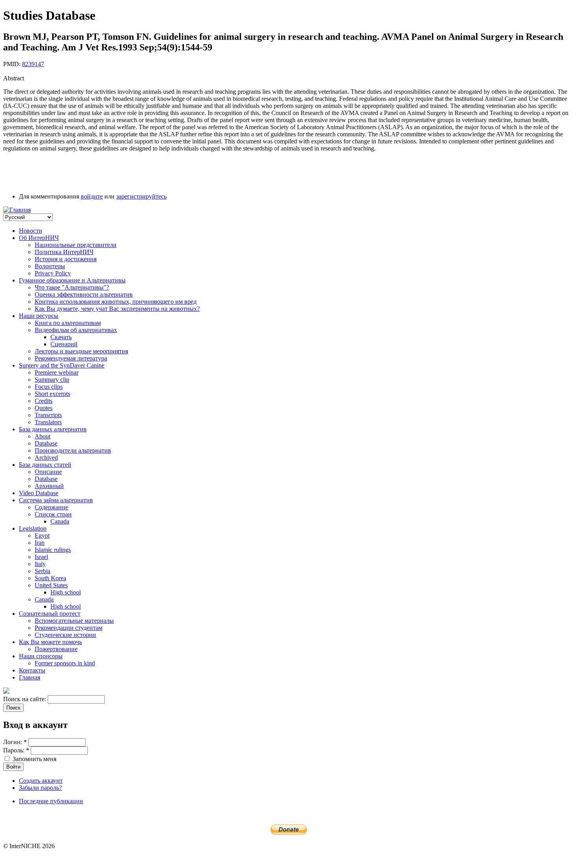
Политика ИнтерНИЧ (64, 252)
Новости (30, 230)
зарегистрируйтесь (141, 196)
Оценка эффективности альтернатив (84, 294)
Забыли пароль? (40, 787)
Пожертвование (56, 649)
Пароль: (16, 750)
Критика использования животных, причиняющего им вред (116, 301)
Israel (41, 556)
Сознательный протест (49, 613)
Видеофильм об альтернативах (76, 330)
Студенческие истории (65, 634)
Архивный (49, 486)
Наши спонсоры (41, 656)
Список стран (53, 514)
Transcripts (48, 415)
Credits (43, 400)
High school (65, 592)
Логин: (15, 742)
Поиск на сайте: (25, 699)
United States (51, 585)
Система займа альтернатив (56, 500)
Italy (40, 564)
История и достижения (65, 259)
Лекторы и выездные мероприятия (81, 351)
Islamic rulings (53, 549)
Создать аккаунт (41, 780)
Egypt (42, 535)
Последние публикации (51, 801)
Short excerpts (52, 393)
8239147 (33, 64)
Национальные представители (76, 244)
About (42, 436)
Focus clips (49, 386)
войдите (92, 196)
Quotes (43, 408)
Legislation (32, 528)
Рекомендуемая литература (71, 358)
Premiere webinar (56, 372)
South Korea (50, 578)
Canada (59, 521)
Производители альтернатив (73, 450)
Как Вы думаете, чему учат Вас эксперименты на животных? (117, 308)
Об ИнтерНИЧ (39, 237)
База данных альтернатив (53, 429)
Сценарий (64, 344)
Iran (40, 542)
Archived (46, 457)
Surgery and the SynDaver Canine (61, 365)
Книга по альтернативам (68, 322)
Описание (48, 471)
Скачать (61, 337)
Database (46, 443)
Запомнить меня (33, 759)
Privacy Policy (53, 273)
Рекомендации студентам (68, 627)
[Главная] (17, 209)
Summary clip (52, 379)
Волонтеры (50, 266)
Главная (29, 677)
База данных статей (45, 464)
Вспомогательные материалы (74, 620)
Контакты (32, 670)
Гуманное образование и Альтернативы (72, 280)
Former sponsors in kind (65, 663)
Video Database (38, 493)
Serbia (42, 571)
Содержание (51, 507)
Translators (48, 422)
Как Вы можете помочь (50, 642)
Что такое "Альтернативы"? (72, 287)
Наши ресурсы (38, 315)
